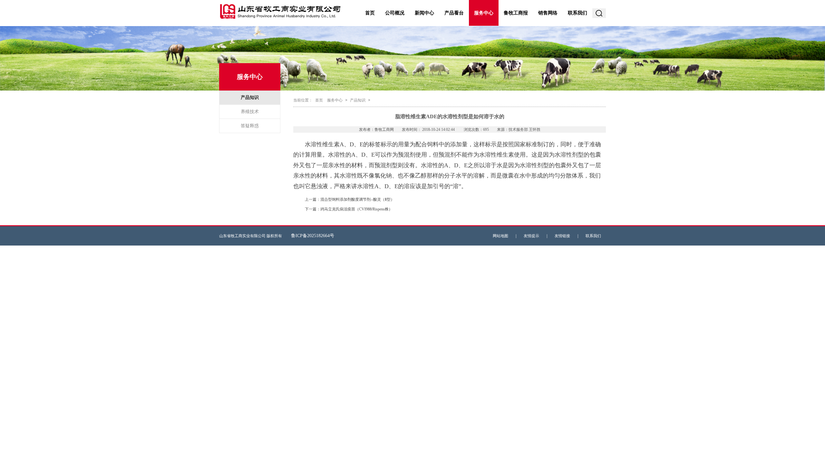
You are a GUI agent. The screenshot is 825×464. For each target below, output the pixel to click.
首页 (370, 12)
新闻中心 (424, 12)
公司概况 (394, 12)
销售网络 (548, 12)
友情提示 (531, 236)
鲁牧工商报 (516, 12)
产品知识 (250, 97)
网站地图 (500, 236)
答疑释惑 (250, 125)
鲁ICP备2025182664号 (312, 235)
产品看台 (454, 12)
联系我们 (577, 12)
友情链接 (562, 236)
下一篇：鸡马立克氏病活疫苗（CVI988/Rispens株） (349, 209)
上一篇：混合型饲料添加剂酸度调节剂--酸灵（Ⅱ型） (349, 199)
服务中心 (483, 12)
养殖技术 (250, 111)
